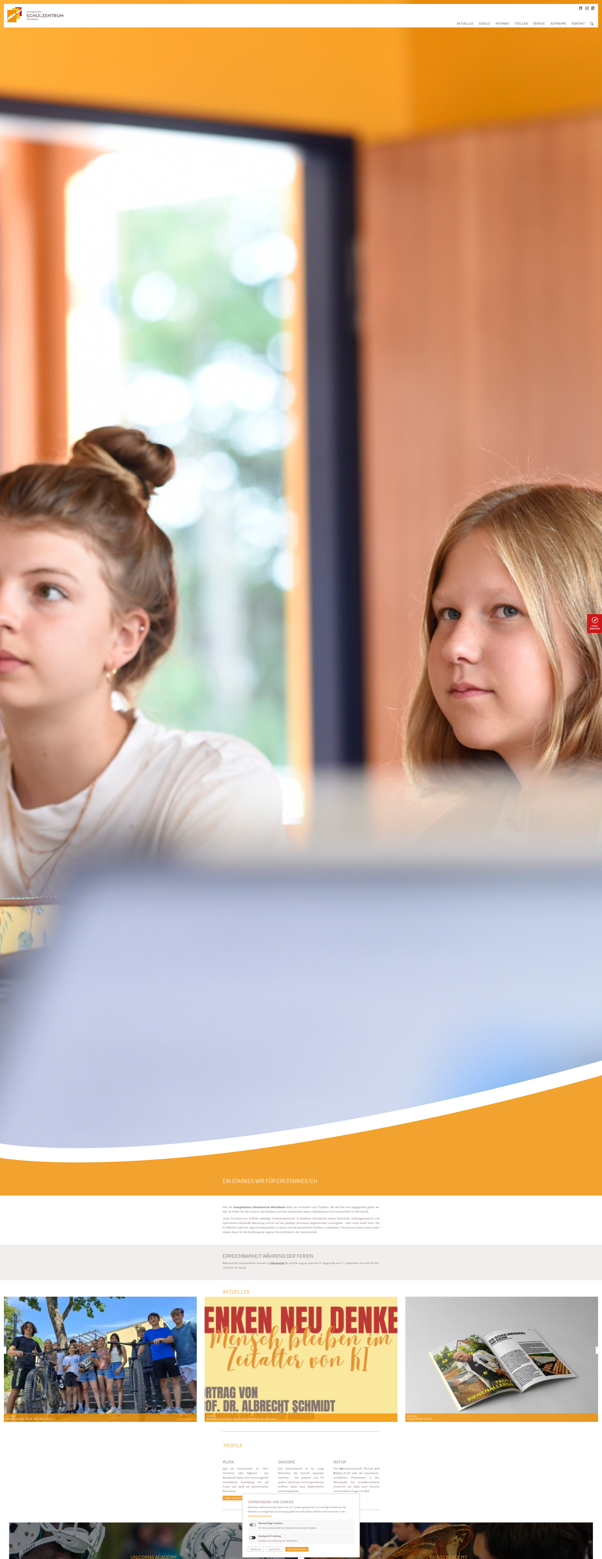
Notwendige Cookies (270, 1523)
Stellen (521, 23)
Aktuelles (465, 23)
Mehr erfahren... (234, 1498)
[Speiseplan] (580, 8)
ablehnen (255, 1549)
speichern (274, 1549)
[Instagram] (587, 8)
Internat (503, 23)
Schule (484, 23)
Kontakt (578, 23)
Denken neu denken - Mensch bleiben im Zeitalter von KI (241, 1418)
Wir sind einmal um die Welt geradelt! (29, 1418)
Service (539, 23)
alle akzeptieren (297, 1549)
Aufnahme (558, 23)
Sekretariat (277, 1263)
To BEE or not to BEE (419, 1418)
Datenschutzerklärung (260, 1515)
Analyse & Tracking (269, 1536)
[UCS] (593, 8)
